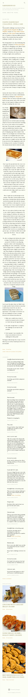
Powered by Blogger (15, 689)
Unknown (9, 569)
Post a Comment (6, 578)
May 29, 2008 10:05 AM (12, 465)
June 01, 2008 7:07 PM (12, 564)
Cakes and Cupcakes (10, 351)
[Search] (25, 2)
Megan (9, 502)
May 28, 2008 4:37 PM (12, 432)
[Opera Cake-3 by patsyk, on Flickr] (14, 301)
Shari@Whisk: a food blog (14, 488)
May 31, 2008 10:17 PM (12, 554)
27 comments (9, 637)
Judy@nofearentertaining (14, 359)
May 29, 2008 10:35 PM (12, 497)
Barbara (9, 543)
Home (4, 12)
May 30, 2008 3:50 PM (12, 523)
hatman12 (18, 692)
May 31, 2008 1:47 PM (12, 538)
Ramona (9, 397)
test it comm (10, 436)
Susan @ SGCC (11, 470)
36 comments (9, 609)
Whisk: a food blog (16, 495)
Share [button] (3, 349)
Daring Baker (18, 351)
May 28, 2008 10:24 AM (12, 372)
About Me (10, 12)
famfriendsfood (8, 5)
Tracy (8, 424)
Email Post (8, 349)
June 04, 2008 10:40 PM (13, 575)
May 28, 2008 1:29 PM (12, 393)
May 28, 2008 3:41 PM (12, 420)
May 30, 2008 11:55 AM (12, 507)
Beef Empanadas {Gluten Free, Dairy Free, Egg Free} (13, 676)
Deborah (9, 512)
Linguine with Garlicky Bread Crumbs (12, 606)
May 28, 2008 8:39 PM (12, 453)
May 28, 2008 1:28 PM (12, 382)
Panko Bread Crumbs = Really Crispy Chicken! (12, 634)
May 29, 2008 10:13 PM (12, 484)
